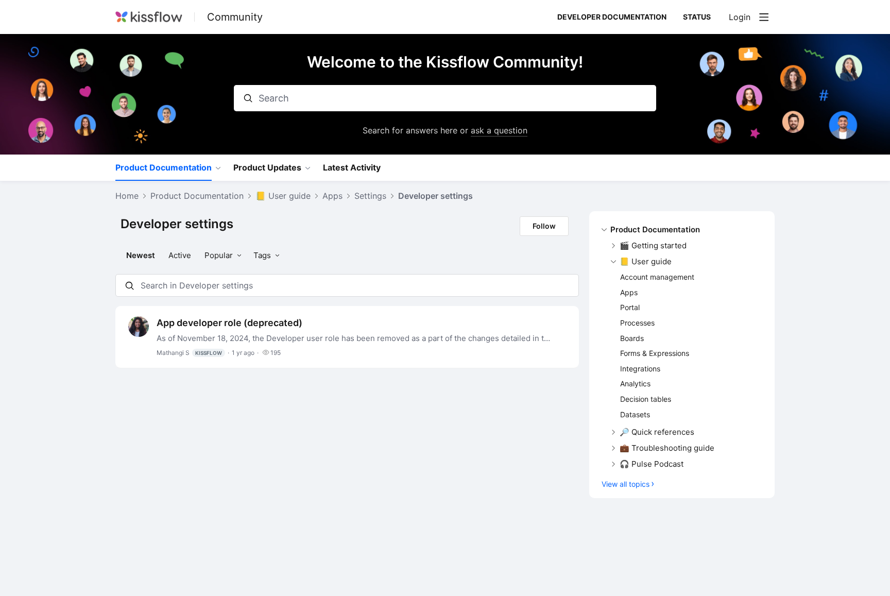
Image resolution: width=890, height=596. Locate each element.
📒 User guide (283, 196)
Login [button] (739, 17)
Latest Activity (352, 168)
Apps (332, 196)
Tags (262, 255)
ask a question (499, 130)
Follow (544, 226)
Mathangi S (189, 352)
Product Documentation (163, 168)
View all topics (625, 484)
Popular (218, 255)
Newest (140, 255)
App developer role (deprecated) (229, 322)
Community (235, 17)
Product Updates (267, 168)
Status (697, 16)
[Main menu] (764, 17)
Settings (370, 196)
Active (179, 255)
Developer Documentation (611, 16)
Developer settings (435, 196)
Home (127, 196)
